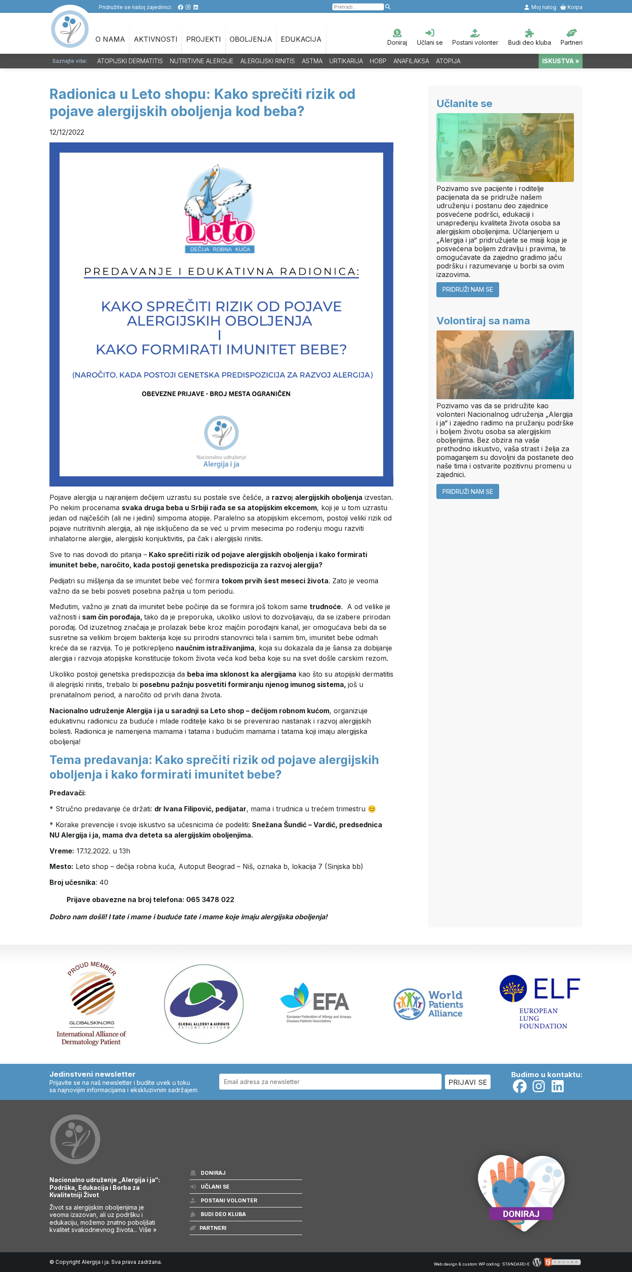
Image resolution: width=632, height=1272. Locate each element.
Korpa (574, 7)
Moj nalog (543, 7)
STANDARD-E (516, 1264)
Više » (147, 1229)
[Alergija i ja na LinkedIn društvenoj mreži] (196, 7)
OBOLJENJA (251, 39)
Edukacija (301, 39)
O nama (110, 39)
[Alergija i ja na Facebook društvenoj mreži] (180, 7)
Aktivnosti (156, 39)
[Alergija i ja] (70, 43)
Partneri (572, 42)
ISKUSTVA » (560, 61)
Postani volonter (475, 42)
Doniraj (397, 42)
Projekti (203, 39)
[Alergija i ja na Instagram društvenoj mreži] (188, 7)
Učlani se (430, 42)
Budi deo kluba (529, 42)
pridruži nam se (467, 289)
